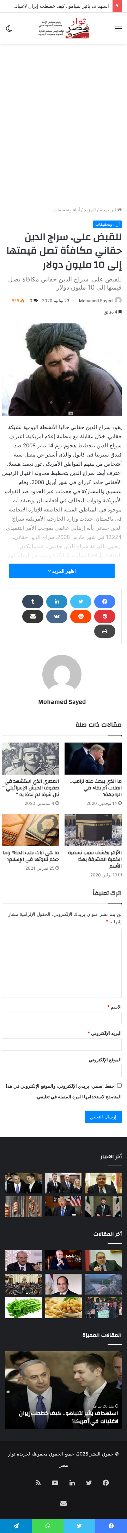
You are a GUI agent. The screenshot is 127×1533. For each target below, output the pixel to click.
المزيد (90, 209)
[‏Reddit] (80, 616)
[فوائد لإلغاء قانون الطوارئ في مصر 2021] (63, 1284)
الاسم (114, 1007)
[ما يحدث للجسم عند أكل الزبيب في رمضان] (63, 1307)
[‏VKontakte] (56, 616)
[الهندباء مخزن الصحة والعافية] (23, 1307)
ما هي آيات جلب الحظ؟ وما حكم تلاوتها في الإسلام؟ (31, 856)
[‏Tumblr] (32, 601)
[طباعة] (104, 631)
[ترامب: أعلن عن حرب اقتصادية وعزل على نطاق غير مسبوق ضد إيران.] (63, 1206)
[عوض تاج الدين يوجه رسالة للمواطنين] (103, 1183)
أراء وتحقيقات (66, 209)
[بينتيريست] (104, 616)
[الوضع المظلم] (8, 31)
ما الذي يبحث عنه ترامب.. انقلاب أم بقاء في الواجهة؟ (96, 788)
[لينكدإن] (56, 601)
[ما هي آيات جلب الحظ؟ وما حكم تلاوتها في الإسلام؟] (30, 830)
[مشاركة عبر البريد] (32, 616)
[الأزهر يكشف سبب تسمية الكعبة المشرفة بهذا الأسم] (93, 830)
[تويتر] (80, 601)
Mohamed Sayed (96, 300)
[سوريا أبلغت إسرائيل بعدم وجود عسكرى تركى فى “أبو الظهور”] (103, 1206)
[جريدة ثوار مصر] (63, 28)
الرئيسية (108, 209)
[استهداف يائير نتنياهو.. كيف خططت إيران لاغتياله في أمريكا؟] (23, 1183)
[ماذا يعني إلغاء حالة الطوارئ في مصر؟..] (23, 1284)
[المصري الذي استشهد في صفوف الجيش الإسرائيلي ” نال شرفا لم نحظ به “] (30, 759)
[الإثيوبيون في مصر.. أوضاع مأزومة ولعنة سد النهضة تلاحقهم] (103, 1307)
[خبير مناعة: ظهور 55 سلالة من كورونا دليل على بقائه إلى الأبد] (23, 1260)
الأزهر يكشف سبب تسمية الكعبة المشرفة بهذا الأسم (95, 859)
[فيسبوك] (104, 601)
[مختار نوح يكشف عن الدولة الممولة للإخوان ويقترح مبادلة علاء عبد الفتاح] (103, 1260)
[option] (63, 1390)
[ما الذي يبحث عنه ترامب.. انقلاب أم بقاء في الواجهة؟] (93, 759)
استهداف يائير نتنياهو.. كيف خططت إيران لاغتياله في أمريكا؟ (68, 1417)
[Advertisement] (63, 139)
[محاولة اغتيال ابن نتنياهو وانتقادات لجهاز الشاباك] (63, 1183)
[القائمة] (118, 31)
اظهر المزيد (63, 571)
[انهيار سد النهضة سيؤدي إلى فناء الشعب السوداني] (103, 1284)
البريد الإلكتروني (104, 1033)
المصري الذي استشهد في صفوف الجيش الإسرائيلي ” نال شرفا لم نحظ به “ (30, 788)
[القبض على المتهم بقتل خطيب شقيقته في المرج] (23, 1206)
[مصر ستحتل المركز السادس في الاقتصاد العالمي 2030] (63, 1260)
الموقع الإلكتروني (105, 1059)
